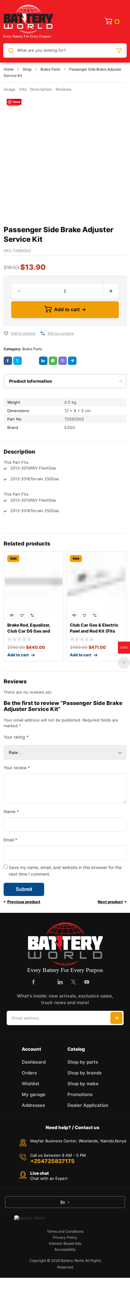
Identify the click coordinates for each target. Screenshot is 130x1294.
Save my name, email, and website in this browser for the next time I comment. (65, 870)
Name (11, 811)
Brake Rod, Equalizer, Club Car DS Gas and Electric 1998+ (28, 630)
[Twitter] (73, 982)
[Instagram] (47, 982)
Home (9, 69)
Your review (17, 767)
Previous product (23, 901)
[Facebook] (34, 982)
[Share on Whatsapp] (53, 361)
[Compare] (42, 333)
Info (23, 89)
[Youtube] (87, 982)
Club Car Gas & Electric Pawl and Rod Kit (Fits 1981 (94, 630)
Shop (27, 69)
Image (9, 89)
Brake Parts (50, 69)
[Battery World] (28, 21)
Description (41, 89)
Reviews (63, 89)
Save (16, 101)
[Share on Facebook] (8, 361)
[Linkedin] (60, 982)
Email (10, 839)
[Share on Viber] (62, 361)
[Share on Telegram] (72, 361)
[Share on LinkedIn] (43, 361)
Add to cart (67, 309)
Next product (110, 901)
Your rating (16, 737)
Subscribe (116, 1018)
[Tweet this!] (17, 361)
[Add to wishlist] (6, 333)
